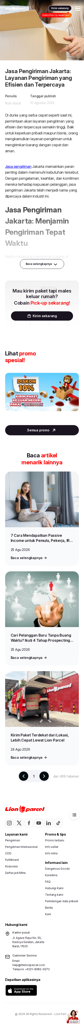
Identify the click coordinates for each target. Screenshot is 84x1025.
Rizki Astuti (13, 103)
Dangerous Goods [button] (57, 868)
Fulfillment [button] (12, 860)
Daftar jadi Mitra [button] (15, 873)
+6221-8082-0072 (37, 969)
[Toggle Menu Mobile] (77, 8)
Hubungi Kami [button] (54, 888)
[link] (15, 8)
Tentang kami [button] (54, 894)
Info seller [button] (51, 847)
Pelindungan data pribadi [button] (61, 901)
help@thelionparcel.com (28, 965)
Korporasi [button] (11, 866)
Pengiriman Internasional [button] (21, 847)
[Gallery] (42, 396)
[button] (21, 990)
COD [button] (8, 853)
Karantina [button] (51, 875)
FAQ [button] (47, 881)
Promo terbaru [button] (54, 840)
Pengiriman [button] (12, 840)
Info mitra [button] (51, 853)
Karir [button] (48, 914)
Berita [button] (49, 907)
